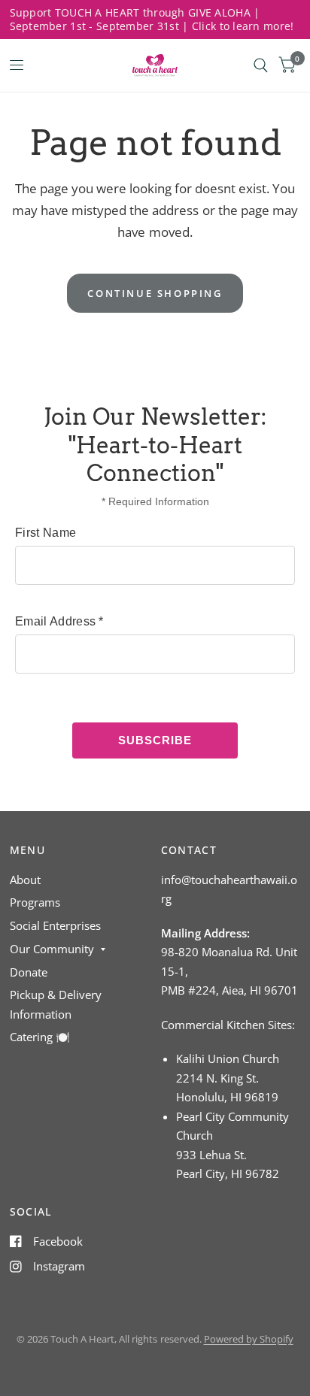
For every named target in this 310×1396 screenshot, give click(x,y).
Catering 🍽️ (40, 1036)
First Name (45, 532)
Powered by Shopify (248, 1339)
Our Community (52, 948)
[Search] (260, 65)
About (25, 879)
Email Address (59, 621)
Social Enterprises (55, 925)
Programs (35, 902)
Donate (28, 972)
